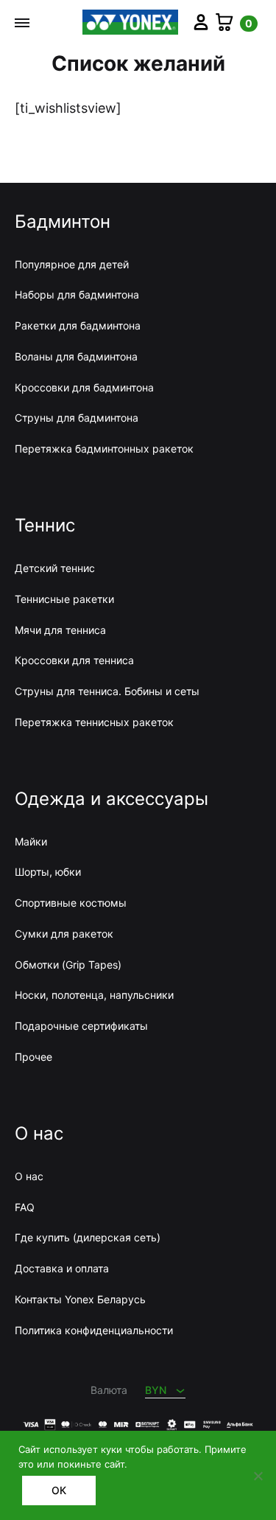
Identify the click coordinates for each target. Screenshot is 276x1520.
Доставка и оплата (62, 1268)
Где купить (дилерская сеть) (87, 1237)
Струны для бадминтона (76, 417)
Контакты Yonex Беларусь (80, 1299)
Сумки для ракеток (64, 933)
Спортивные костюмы (71, 902)
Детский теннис (55, 568)
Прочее (33, 1056)
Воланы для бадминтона (76, 356)
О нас (29, 1176)
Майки (31, 841)
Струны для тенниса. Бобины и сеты (107, 691)
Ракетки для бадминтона (78, 325)
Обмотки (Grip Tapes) (68, 964)
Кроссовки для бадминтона (84, 387)
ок (59, 1490)
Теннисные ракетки (64, 599)
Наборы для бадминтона (77, 294)
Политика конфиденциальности (94, 1330)
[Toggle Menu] (22, 23)
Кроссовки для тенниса (74, 660)
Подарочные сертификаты (81, 1025)
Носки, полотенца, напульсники (94, 995)
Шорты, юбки (48, 871)
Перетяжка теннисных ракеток (94, 722)
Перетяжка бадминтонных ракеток (104, 448)
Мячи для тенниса (60, 630)
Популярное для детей (72, 264)
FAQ (25, 1207)
